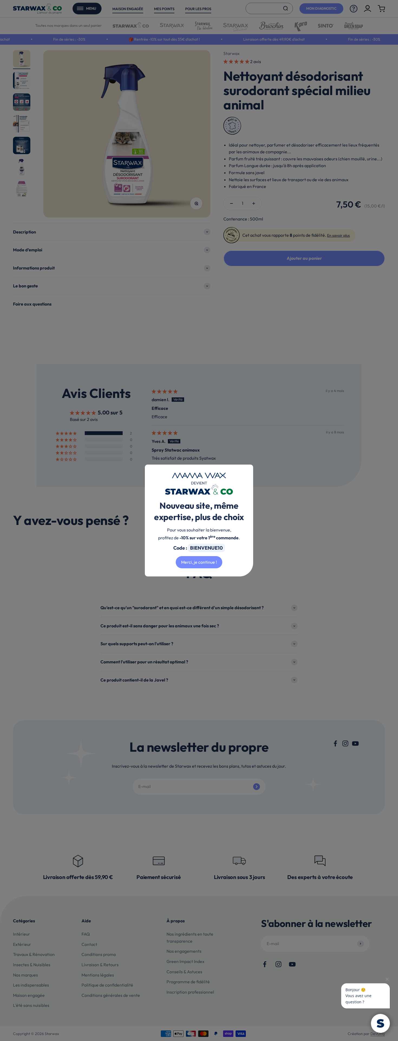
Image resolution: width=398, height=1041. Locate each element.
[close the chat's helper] (387, 979)
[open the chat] (380, 1023)
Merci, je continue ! (199, 562)
